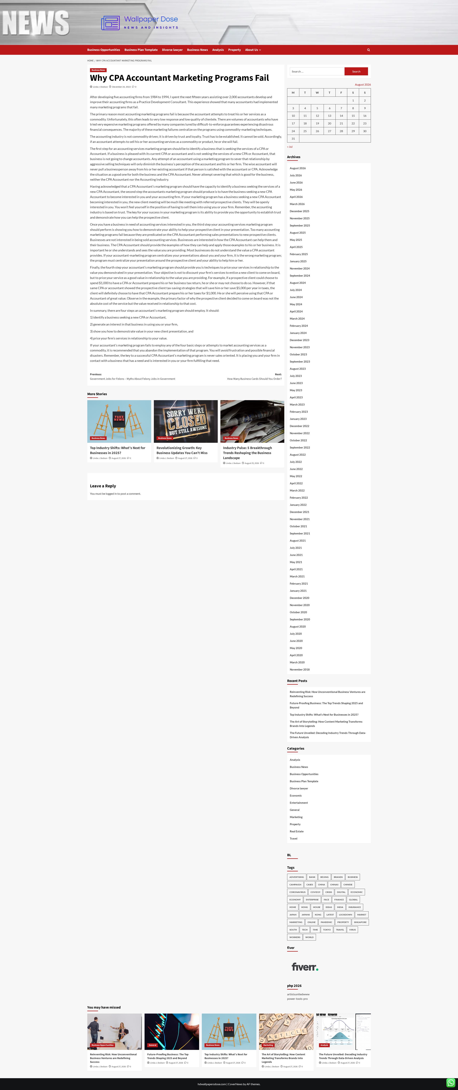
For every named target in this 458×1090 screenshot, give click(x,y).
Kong (318, 914)
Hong (304, 907)
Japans (306, 914)
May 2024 (296, 304)
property (343, 922)
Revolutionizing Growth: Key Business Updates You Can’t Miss (182, 450)
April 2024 (296, 311)
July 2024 (296, 289)
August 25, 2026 (252, 463)
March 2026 (297, 204)
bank (312, 877)
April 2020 (296, 655)
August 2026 (298, 168)
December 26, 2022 (121, 86)
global (353, 899)
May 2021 (296, 562)
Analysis (218, 50)
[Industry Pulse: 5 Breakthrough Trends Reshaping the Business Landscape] (252, 421)
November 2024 (300, 268)
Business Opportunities (103, 50)
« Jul (290, 146)
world (309, 937)
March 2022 (297, 490)
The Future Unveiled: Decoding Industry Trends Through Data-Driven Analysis (328, 735)
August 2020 (298, 626)
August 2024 (298, 282)
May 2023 (296, 390)
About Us (251, 50)
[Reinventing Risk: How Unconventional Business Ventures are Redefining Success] (114, 1032)
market (361, 914)
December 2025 (299, 211)
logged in (111, 493)
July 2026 (296, 175)
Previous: (132, 376)
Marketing (296, 817)
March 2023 (297, 404)
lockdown (345, 914)
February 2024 (299, 325)
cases (309, 884)
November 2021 (300, 519)
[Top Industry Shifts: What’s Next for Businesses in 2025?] (119, 421)
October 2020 (298, 612)
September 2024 (300, 275)
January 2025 (298, 261)
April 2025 (296, 247)
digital (341, 892)
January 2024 (298, 332)
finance (339, 899)
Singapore (360, 922)
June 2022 (296, 469)
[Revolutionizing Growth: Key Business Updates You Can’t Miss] (186, 421)
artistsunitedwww (298, 994)
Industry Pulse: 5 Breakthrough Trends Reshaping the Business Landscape (247, 452)
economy (295, 899)
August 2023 (298, 368)
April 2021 (296, 569)
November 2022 (300, 433)
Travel (293, 838)
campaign (295, 884)
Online (312, 922)
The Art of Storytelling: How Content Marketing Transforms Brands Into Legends (326, 723)
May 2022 (296, 476)
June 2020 (296, 640)
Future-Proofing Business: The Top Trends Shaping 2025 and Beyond (326, 705)
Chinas (334, 884)
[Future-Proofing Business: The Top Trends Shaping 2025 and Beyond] (172, 1032)
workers (294, 937)
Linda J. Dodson (100, 86)
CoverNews (235, 1084)
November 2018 (300, 669)
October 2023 (298, 354)
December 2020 (299, 597)
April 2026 (296, 196)
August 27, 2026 (119, 458)
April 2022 (296, 483)
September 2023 (300, 361)
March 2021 (297, 576)
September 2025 (300, 225)
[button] (368, 50)
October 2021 (298, 526)
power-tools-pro (297, 998)
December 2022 (299, 426)
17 (293, 123)
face (326, 899)
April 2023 (296, 397)
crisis (328, 892)
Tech (305, 929)
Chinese (348, 884)
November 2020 (300, 605)
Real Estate (297, 831)
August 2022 (298, 454)
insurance (355, 907)
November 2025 (300, 218)
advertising (296, 877)
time (315, 929)
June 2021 (296, 554)
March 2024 (297, 318)
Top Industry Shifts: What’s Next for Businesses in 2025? (117, 450)
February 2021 (299, 583)
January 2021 (298, 590)
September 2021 (300, 533)
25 (305, 131)
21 (341, 123)
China (321, 884)
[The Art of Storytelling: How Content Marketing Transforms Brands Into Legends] (286, 1032)
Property (234, 50)
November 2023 (300, 347)
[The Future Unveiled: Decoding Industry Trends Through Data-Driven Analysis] (343, 1032)
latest (330, 914)
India (340, 907)
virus (352, 929)
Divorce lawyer (172, 50)
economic (357, 892)
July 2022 (296, 461)
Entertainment (299, 802)
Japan (292, 914)
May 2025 (296, 239)
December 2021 (299, 511)
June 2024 (296, 297)
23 (364, 123)
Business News (197, 50)
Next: (254, 376)
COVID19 (315, 892)
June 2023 (296, 383)
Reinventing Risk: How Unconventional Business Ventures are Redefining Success (327, 694)
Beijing (324, 877)
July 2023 (296, 375)
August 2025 (298, 232)
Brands (338, 877)
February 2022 (299, 497)
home (292, 907)
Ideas (329, 907)
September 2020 (300, 619)
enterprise (312, 899)
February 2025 (299, 254)
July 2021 (296, 547)
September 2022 (300, 447)
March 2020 (297, 662)
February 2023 (299, 411)
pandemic (326, 922)
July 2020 (296, 633)
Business (353, 877)
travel (340, 929)
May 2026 (296, 189)
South (293, 929)
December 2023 (299, 340)
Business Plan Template (141, 50)
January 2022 (298, 504)
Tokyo (327, 929)
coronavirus (297, 892)
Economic (296, 795)
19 (317, 123)
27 (329, 131)
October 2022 (298, 440)
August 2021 (298, 540)
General (294, 809)
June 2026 (296, 182)
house (316, 907)
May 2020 (296, 648)
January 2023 (298, 418)
